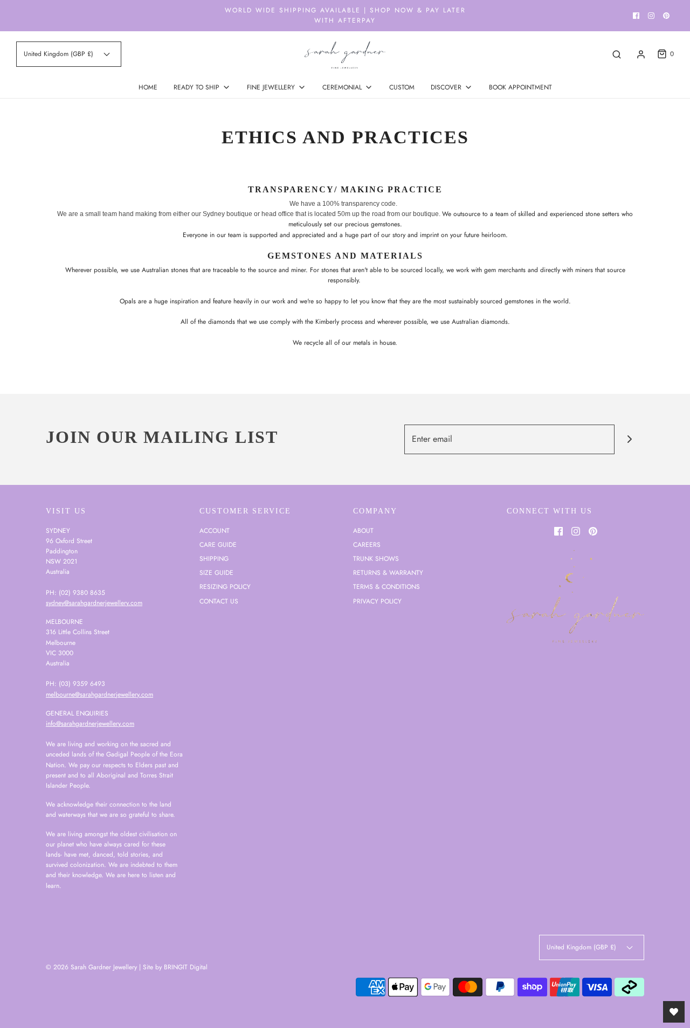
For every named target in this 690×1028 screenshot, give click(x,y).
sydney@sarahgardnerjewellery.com (94, 603)
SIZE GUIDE (216, 573)
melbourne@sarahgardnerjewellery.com (99, 694)
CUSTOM (402, 87)
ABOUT (363, 531)
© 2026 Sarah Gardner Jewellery (91, 967)
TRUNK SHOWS (376, 559)
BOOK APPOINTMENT (520, 87)
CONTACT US (218, 601)
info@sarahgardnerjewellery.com (90, 723)
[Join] (629, 439)
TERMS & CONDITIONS (386, 587)
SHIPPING (214, 559)
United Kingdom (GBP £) (59, 54)
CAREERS (367, 545)
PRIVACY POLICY (377, 601)
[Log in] (640, 54)
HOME (148, 87)
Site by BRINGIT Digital (175, 967)
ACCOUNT (214, 531)
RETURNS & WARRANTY (388, 573)
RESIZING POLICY (225, 587)
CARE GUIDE (218, 545)
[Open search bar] (616, 54)
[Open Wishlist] (674, 1012)
